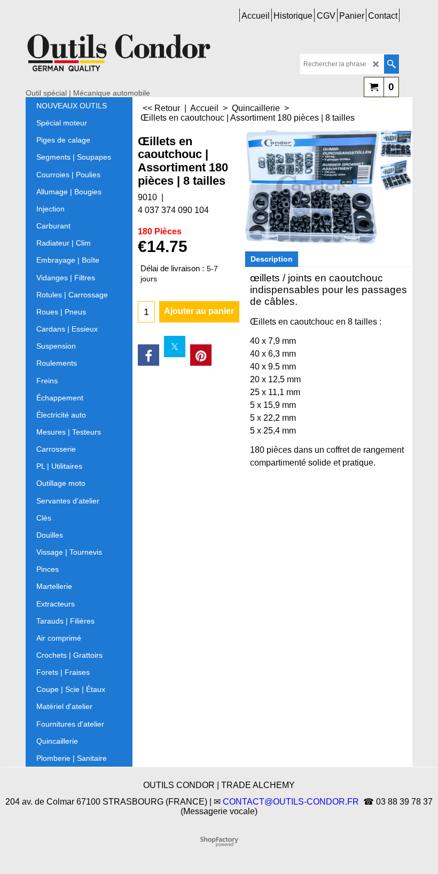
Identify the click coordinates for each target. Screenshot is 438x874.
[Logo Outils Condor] (119, 56)
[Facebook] (148, 355)
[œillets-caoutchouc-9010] (396, 143)
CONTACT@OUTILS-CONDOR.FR (291, 801)
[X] (174, 346)
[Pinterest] (201, 355)
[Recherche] (391, 64)
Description (272, 259)
